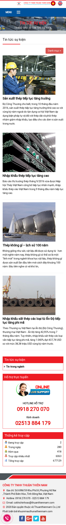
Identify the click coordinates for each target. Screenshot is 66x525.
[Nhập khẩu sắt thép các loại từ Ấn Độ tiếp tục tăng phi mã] (29, 295)
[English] (59, 3)
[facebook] (22, 518)
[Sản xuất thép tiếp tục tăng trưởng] (29, 74)
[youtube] (43, 518)
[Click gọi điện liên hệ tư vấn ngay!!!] (7, 518)
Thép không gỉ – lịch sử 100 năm (25, 245)
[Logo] (33, 3)
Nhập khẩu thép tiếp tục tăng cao (26, 175)
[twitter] (36, 518)
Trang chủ (21, 27)
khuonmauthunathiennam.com (35, 511)
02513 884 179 (33, 423)
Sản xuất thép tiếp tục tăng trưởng (26, 98)
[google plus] (29, 518)
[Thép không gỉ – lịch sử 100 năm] (29, 221)
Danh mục (54, 50)
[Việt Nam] (52, 3)
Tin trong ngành (15, 366)
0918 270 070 (33, 409)
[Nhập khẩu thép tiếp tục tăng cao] (29, 152)
